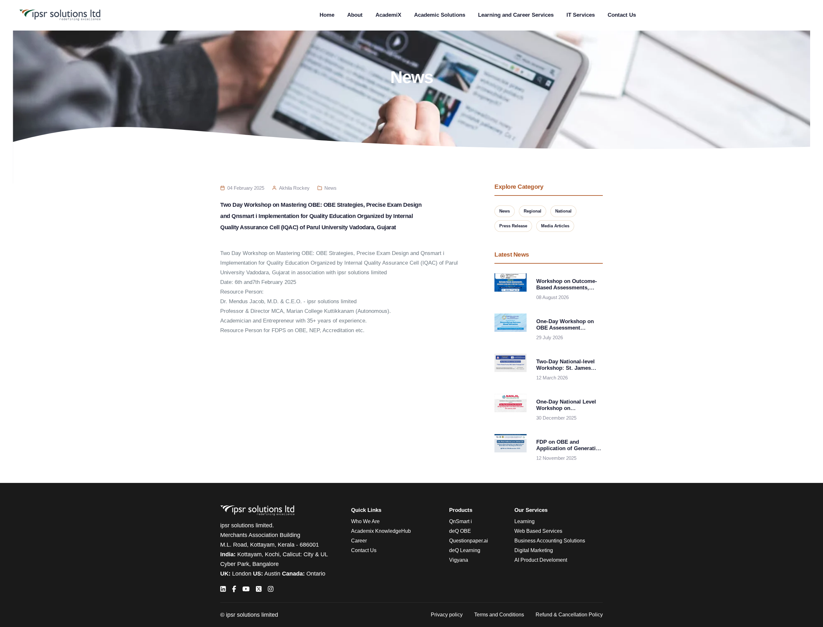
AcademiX (388, 15)
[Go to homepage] (60, 15)
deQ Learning (464, 550)
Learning (524, 521)
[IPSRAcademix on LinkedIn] (223, 589)
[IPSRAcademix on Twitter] (259, 589)
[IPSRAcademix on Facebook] (234, 589)
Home (327, 15)
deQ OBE (460, 531)
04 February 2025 (245, 188)
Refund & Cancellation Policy (569, 614)
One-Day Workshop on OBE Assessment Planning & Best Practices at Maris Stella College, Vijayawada (567, 324)
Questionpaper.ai (468, 540)
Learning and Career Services (516, 15)
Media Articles (555, 225)
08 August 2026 (552, 297)
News (330, 188)
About (355, 15)
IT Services (580, 15)
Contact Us (622, 15)
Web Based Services (538, 531)
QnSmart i (460, 521)
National (563, 211)
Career (359, 540)
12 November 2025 (556, 458)
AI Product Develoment (540, 560)
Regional (532, 211)
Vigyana (458, 560)
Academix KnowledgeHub (381, 531)
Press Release (513, 225)
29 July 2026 (549, 337)
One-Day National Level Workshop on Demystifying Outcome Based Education (566, 405)
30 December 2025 (556, 418)
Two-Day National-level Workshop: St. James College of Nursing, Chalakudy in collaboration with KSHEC (565, 365)
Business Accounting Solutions (549, 540)
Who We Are (365, 521)
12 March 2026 (552, 377)
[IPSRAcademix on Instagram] (271, 589)
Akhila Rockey (294, 188)
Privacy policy (447, 614)
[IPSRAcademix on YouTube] (246, 589)
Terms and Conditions (499, 614)
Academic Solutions (439, 15)
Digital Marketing (533, 550)
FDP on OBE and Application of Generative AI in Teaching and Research (568, 445)
